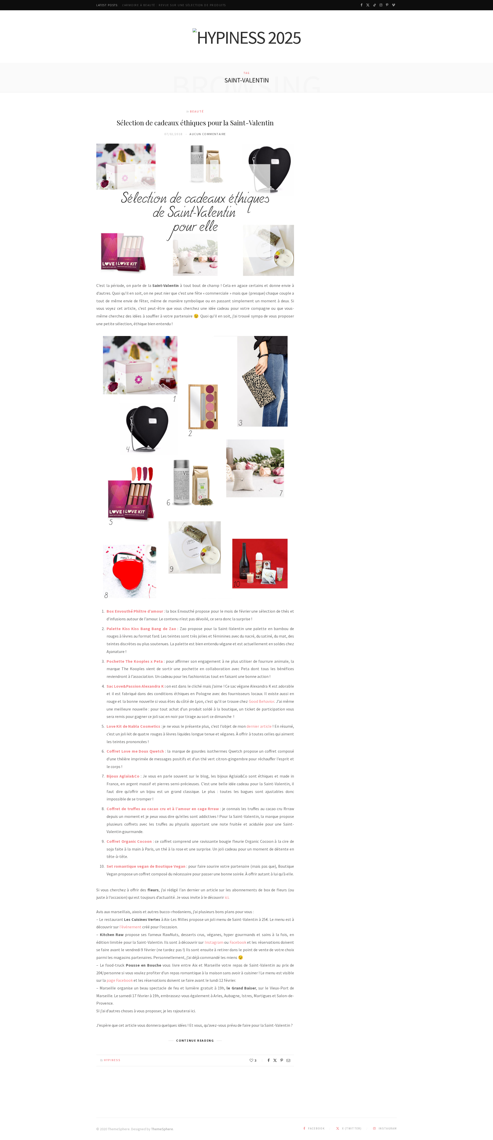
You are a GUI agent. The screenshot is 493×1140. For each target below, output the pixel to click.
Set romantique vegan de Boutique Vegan (146, 866)
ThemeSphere (162, 1129)
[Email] (288, 1060)
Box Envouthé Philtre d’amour (135, 611)
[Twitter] (275, 1060)
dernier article (258, 726)
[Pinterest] (281, 1060)
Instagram (214, 942)
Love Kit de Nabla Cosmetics (133, 726)
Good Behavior (261, 701)
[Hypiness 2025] (247, 37)
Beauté (197, 111)
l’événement (130, 926)
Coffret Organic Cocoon (129, 841)
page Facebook (119, 980)
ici (226, 897)
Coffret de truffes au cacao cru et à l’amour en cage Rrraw (163, 808)
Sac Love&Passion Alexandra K (135, 686)
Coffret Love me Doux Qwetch (135, 751)
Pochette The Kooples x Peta (135, 661)
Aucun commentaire (207, 134)
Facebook (238, 942)
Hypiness (112, 1060)
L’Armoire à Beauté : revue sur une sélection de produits (174, 5)
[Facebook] (269, 1060)
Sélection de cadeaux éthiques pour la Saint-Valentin (195, 122)
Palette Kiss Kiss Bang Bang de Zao (141, 628)
